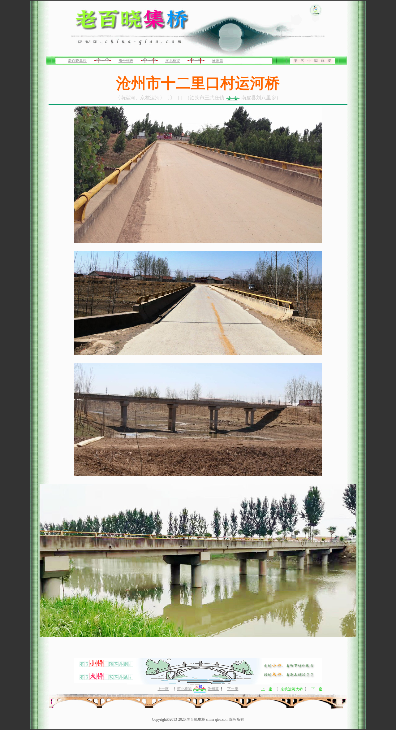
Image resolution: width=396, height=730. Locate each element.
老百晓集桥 (77, 61)
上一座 (163, 689)
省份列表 (125, 61)
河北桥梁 (172, 61)
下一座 (232, 689)
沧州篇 (217, 61)
